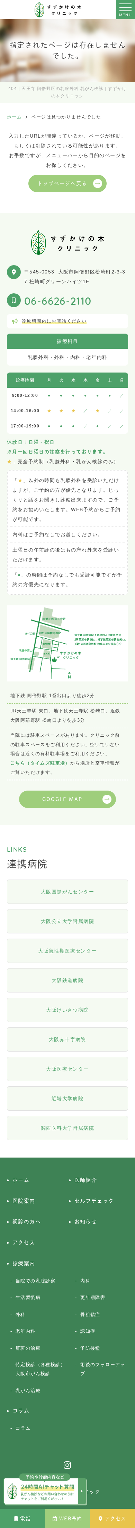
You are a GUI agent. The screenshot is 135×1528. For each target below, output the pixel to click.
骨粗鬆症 (90, 1314)
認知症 (87, 1331)
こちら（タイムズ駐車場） (40, 763)
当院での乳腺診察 (35, 1280)
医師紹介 (85, 1180)
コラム (20, 1410)
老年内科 (26, 1331)
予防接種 (90, 1348)
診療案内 (23, 1263)
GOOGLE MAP (62, 799)
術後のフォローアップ (102, 1369)
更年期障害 (92, 1297)
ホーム (20, 1180)
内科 (85, 1280)
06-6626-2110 (58, 300)
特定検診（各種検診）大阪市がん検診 (40, 1369)
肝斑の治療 (28, 1348)
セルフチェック (94, 1200)
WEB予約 (70, 1518)
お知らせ (85, 1221)
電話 (25, 1518)
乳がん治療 (28, 1390)
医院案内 (23, 1200)
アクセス (115, 1518)
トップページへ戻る (62, 183)
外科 (21, 1314)
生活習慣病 (28, 1297)
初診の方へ (26, 1221)
